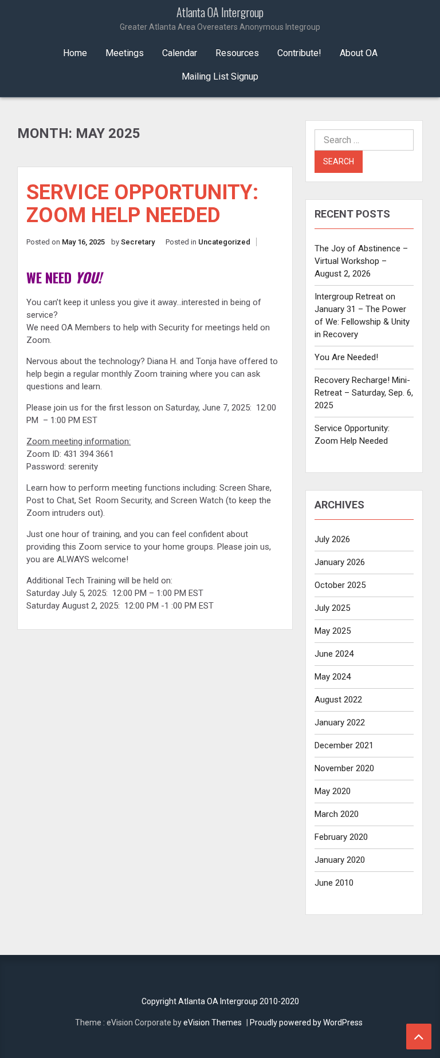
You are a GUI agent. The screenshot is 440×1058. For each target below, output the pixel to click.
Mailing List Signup (220, 76)
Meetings (124, 53)
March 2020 (337, 814)
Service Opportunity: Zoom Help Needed (142, 203)
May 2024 (333, 677)
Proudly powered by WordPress (306, 1022)
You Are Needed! (346, 357)
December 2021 (344, 745)
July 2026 (332, 539)
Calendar (179, 53)
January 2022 (340, 722)
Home (75, 53)
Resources (237, 53)
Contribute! (299, 53)
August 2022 (338, 699)
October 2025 (340, 585)
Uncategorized (224, 242)
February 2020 (341, 837)
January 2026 (340, 562)
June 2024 (334, 654)
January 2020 (340, 860)
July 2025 (332, 608)
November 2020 (344, 768)
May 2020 (333, 791)
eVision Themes (212, 1022)
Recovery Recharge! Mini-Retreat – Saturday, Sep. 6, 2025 (364, 392)
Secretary (138, 242)
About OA (359, 53)
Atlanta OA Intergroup (220, 18)
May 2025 (333, 631)
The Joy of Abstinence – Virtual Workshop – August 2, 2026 (361, 261)
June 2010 (334, 883)
